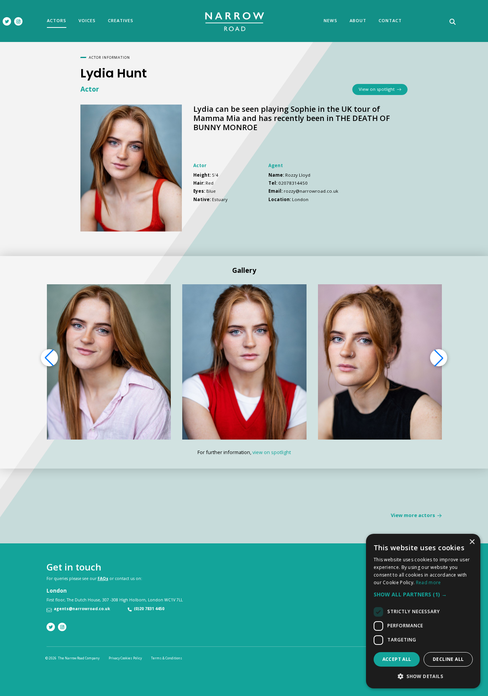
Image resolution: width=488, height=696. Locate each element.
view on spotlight (271, 452)
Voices (87, 20)
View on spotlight (378, 89)
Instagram (18, 21)
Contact (390, 20)
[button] (438, 358)
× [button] (472, 542)
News (330, 20)
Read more (428, 582)
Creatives (120, 20)
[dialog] (423, 611)
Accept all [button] (396, 659)
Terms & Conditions (166, 658)
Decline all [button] (448, 659)
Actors (56, 20)
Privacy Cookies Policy (125, 658)
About (358, 20)
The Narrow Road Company (235, 21)
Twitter (7, 21)
